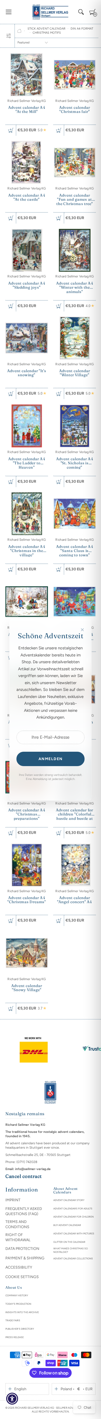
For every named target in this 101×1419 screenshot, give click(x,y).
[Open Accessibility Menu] (12, 1399)
